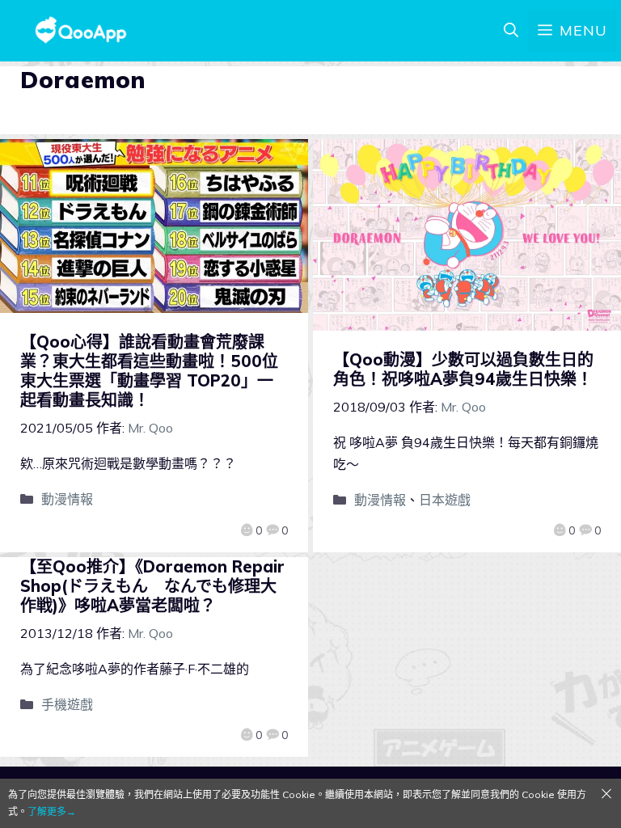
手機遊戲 (67, 704)
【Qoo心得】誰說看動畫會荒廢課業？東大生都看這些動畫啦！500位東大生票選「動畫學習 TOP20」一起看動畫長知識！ (149, 371)
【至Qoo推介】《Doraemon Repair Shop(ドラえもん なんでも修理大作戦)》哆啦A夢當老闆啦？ (152, 585)
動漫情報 (67, 499)
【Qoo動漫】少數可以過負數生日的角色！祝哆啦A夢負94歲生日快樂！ (463, 369)
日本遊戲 (445, 500)
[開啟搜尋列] (511, 31)
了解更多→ (51, 811)
